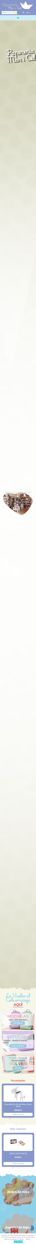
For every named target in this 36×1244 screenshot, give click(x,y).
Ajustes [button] (28, 1239)
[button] (18, 18)
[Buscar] (15, 12)
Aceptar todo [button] (18, 1241)
